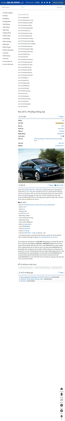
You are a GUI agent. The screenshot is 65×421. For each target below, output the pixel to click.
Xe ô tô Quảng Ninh (23, 17)
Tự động (61, 131)
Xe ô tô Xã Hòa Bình (23, 88)
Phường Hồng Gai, (40, 139)
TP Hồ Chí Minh (8, 13)
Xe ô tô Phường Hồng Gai (25, 62)
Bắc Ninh (6, 30)
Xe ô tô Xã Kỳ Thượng (24, 91)
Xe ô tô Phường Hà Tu (24, 30)
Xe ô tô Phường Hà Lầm (24, 67)
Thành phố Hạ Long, (52, 139)
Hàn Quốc (61, 128)
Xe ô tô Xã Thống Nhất (24, 104)
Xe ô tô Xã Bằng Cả (23, 78)
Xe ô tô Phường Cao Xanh (25, 64)
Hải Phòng (6, 24)
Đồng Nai (6, 44)
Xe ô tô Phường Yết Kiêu (25, 70)
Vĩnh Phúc (6, 27)
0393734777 (60, 146)
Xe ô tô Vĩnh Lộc (8, 64)
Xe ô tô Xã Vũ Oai (23, 106)
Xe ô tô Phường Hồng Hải (25, 46)
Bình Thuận (7, 47)
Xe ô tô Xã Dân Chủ (23, 80)
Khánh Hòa (6, 36)
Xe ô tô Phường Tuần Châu (25, 51)
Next (61, 116)
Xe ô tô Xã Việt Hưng (24, 54)
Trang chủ (62, 391)
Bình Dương (7, 41)
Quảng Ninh (7, 33)
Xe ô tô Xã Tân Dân (23, 101)
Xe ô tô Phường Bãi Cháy (25, 36)
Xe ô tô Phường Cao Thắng (25, 38)
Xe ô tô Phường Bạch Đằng (25, 49)
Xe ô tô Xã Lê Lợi (22, 93)
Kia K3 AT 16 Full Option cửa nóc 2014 (32, 279)
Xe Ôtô (37, 2)
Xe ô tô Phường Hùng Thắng (26, 41)
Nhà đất (59, 7)
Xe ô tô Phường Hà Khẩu (25, 25)
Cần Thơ (5, 58)
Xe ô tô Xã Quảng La (23, 96)
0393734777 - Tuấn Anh (31, 233)
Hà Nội (5, 16)
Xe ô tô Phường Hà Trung (25, 33)
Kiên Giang (6, 56)
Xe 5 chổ (26, 213)
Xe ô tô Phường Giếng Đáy (25, 28)
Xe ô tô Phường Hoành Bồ (25, 75)
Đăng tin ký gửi (58, 2)
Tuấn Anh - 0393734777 (36, 190)
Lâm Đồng (6, 38)
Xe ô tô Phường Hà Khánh (25, 22)
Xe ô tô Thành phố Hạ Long (25, 20)
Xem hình (59, 185)
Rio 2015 (23, 281)
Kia (63, 120)
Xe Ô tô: (27, 192)
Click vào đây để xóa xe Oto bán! (48, 237)
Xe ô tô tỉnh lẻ (7, 61)
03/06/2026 (60, 133)
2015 (62, 126)
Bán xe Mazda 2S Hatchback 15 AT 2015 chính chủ (35, 277)
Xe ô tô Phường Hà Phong (25, 59)
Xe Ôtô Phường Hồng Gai (25, 267)
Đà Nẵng (6, 18)
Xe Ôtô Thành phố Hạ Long (42, 267)
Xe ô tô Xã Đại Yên (23, 57)
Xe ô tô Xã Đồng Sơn (23, 85)
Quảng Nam (7, 21)
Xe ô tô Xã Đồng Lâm (24, 83)
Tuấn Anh (61, 143)
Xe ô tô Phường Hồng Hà (25, 72)
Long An (5, 53)
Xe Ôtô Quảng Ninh (56, 267)
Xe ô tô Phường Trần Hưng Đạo (27, 43)
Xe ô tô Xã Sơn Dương (24, 98)
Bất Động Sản (30, 2)
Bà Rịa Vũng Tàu (8, 50)
